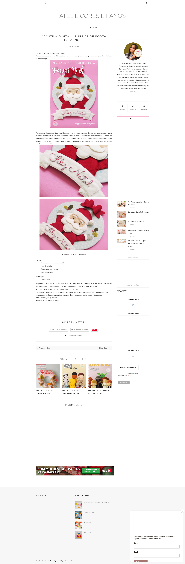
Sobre (38, 3)
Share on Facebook (59, 330)
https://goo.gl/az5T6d (49, 298)
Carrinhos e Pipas (89, 513)
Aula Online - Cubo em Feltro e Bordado (138, 231)
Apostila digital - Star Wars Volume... (72, 392)
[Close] (182, 511)
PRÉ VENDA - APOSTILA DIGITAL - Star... (98, 392)
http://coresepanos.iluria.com (65, 289)
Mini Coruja (87, 533)
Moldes (77, 3)
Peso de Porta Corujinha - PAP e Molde (97, 503)
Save (95, 330)
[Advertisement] (75, 481)
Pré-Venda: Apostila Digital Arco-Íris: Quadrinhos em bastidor (137, 243)
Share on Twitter (81, 330)
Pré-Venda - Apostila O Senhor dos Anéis (138, 203)
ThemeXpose (54, 561)
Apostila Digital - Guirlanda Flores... (46, 392)
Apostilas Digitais (63, 3)
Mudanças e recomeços (136, 221)
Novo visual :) (88, 523)
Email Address (123, 376)
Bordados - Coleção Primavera (138, 212)
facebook (122, 109)
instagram (133, 109)
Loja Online (48, 3)
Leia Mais (133, 91)
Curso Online (87, 3)
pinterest (144, 109)
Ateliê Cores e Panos (92, 15)
